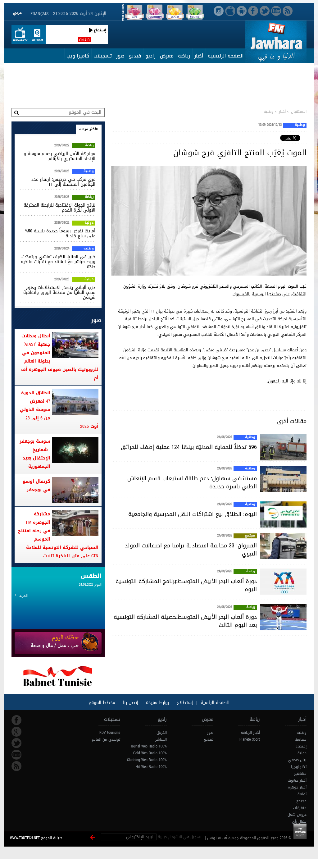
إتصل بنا (129, 702)
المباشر (161, 739)
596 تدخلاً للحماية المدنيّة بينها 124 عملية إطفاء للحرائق (189, 447)
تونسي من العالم (106, 739)
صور (120, 56)
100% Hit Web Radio (151, 766)
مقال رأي (299, 821)
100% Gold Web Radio (150, 753)
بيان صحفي (297, 759)
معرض (167, 56)
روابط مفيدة (157, 702)
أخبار (198, 56)
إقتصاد (301, 746)
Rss (16, 766)
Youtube (16, 755)
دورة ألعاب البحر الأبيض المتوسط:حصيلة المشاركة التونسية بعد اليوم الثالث (185, 621)
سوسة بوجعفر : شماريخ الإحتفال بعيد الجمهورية (35, 454)
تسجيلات (102, 56)
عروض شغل (297, 814)
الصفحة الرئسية (214, 702)
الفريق (162, 732)
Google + (16, 732)
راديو (150, 56)
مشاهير (300, 773)
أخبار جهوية (297, 780)
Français (39, 14)
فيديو (135, 56)
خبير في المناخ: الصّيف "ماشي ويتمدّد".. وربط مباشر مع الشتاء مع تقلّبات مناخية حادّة (58, 262)
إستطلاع (184, 702)
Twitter (16, 743)
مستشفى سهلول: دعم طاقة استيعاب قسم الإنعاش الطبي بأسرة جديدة (192, 482)
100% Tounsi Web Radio (148, 746)
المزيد (23, 595)
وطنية (269, 111)
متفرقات (300, 807)
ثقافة (302, 794)
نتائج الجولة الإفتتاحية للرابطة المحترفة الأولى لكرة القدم (59, 207)
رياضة (184, 56)
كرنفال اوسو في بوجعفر (36, 485)
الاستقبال (299, 111)
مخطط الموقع (102, 702)
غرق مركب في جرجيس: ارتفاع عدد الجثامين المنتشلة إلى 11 (63, 182)
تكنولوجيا (299, 766)
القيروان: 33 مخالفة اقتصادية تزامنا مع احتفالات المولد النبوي (191, 549)
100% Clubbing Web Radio (147, 759)
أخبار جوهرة (297, 787)
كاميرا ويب (77, 56)
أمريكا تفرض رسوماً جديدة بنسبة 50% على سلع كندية (60, 233)
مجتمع (250, 535)
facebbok (16, 720)
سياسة (301, 739)
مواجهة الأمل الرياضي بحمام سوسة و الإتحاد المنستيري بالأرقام (59, 156)
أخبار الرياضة (250, 732)
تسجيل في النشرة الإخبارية (179, 837)
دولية (89, 223)
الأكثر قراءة (88, 129)
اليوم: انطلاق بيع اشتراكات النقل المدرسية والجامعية (192, 514)
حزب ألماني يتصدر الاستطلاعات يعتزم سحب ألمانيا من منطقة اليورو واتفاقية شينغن (59, 292)
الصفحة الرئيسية (226, 56)
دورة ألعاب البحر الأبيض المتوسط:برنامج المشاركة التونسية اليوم (186, 585)
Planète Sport (249, 739)
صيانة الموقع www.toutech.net (36, 837)
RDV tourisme (109, 732)
